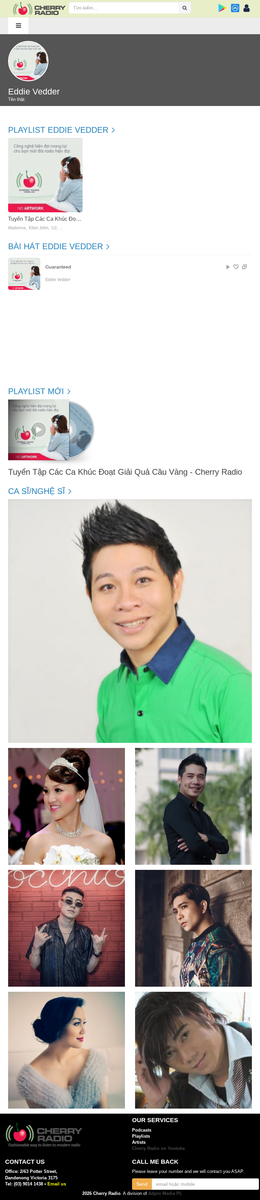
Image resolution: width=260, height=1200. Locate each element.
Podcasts (141, 1130)
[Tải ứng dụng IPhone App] (235, 8)
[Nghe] (228, 266)
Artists (139, 1142)
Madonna (17, 228)
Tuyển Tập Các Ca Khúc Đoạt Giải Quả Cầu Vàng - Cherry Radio (125, 472)
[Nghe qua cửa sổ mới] (244, 266)
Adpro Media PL (165, 1193)
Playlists (141, 1136)
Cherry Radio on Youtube (158, 1148)
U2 (54, 228)
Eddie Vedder (57, 279)
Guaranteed (58, 267)
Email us (56, 1183)
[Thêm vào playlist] (236, 266)
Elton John (38, 228)
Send (142, 1184)
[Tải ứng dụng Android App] (222, 8)
